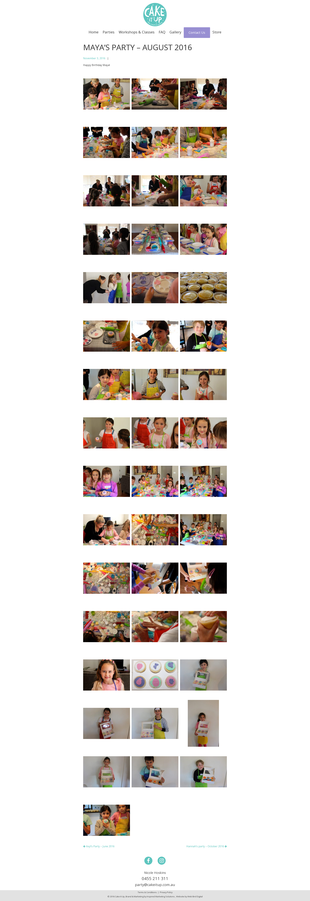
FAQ (162, 32)
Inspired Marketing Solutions (161, 896)
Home (93, 32)
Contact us (197, 32)
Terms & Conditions (147, 892)
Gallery (175, 32)
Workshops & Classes (137, 32)
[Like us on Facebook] (148, 860)
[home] (155, 14)
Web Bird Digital (195, 896)
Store (216, 32)
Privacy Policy (166, 892)
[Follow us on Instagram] (162, 860)
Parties (108, 32)
